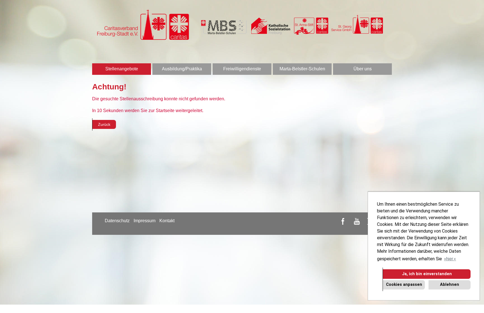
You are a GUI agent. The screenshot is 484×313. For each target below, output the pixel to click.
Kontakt (166, 220)
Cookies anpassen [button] (404, 284)
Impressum (144, 220)
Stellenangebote (121, 68)
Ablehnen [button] (449, 284)
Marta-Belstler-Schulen (302, 68)
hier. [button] (450, 258)
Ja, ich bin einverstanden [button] (427, 274)
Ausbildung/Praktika (182, 68)
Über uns (362, 68)
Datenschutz (117, 220)
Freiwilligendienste (242, 68)
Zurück (104, 124)
